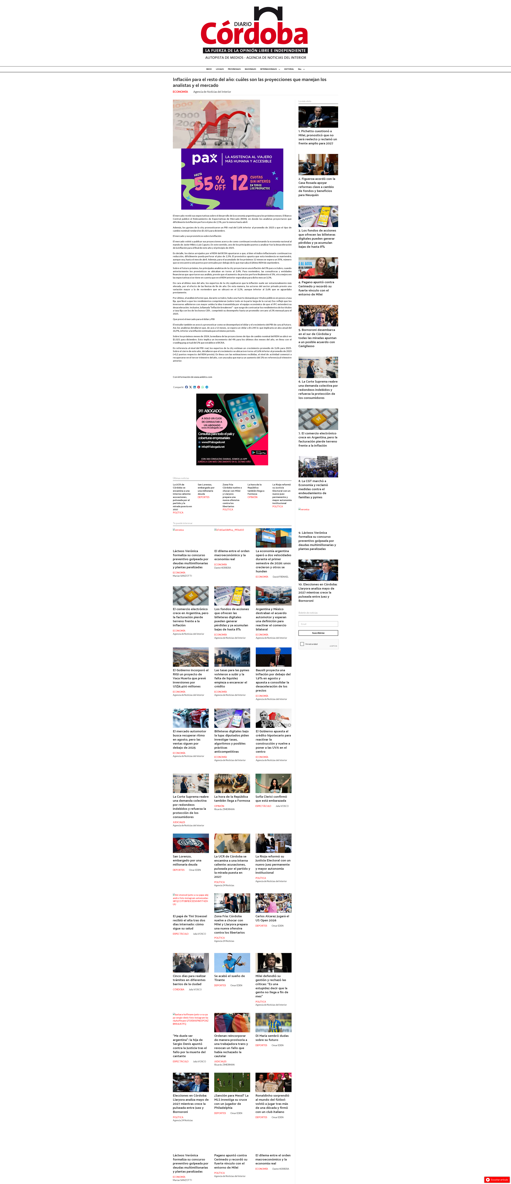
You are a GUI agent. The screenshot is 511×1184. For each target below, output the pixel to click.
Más (299, 69)
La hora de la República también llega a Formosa (256, 489)
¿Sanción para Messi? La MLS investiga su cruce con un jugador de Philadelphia (231, 1102)
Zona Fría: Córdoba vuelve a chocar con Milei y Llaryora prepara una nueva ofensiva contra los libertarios (232, 496)
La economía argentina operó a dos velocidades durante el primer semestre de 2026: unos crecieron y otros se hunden (273, 561)
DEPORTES (203, 497)
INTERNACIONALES (268, 69)
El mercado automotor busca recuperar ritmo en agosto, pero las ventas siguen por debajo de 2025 (189, 739)
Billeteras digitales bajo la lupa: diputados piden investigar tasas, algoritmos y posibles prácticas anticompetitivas (231, 741)
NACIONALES (250, 69)
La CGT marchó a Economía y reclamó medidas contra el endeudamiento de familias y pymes (313, 489)
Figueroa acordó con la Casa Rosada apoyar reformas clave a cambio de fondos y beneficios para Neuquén (316, 187)
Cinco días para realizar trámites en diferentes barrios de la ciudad (189, 980)
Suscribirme (318, 633)
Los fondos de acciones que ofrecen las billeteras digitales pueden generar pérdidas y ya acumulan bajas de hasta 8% (231, 619)
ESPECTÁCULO (263, 806)
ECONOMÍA (180, 91)
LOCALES (220, 69)
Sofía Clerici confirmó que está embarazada (271, 799)
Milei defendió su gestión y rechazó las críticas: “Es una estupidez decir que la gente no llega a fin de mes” (272, 986)
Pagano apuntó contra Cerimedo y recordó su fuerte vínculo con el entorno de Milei (230, 1161)
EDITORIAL (289, 69)
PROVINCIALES (234, 69)
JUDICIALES (179, 822)
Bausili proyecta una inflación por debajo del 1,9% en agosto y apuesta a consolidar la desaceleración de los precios (273, 680)
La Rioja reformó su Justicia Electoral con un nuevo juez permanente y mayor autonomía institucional (282, 494)
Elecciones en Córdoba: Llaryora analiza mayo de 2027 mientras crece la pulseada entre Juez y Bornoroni (191, 1104)
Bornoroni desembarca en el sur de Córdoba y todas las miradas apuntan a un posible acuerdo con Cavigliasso (317, 338)
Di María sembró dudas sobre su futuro (272, 1038)
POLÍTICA (178, 512)
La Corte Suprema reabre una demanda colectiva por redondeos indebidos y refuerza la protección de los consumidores (191, 807)
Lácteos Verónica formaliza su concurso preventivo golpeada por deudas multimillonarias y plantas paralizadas (190, 559)
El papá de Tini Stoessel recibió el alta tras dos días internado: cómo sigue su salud (190, 922)
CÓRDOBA (178, 989)
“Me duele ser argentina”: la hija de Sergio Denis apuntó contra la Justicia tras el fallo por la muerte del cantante (190, 1046)
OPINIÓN (252, 497)
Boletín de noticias (308, 612)
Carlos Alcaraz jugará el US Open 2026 (272, 918)
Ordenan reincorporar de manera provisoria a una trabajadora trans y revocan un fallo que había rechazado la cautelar (231, 1046)
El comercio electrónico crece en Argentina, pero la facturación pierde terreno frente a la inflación (190, 617)
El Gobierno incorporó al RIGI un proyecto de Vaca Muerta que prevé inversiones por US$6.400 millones (191, 678)
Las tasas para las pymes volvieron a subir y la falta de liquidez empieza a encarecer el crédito (231, 678)
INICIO (209, 69)
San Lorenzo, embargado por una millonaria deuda (206, 489)
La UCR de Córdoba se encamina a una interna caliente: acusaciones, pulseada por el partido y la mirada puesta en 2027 (182, 497)
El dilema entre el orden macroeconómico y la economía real (232, 555)
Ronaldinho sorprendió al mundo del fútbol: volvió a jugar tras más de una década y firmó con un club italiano (272, 1104)
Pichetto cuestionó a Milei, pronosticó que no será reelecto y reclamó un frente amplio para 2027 (317, 137)
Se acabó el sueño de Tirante (229, 978)
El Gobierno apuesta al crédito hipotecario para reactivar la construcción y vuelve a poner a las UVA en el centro (273, 741)
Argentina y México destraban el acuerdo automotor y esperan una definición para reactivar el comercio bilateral (271, 619)
